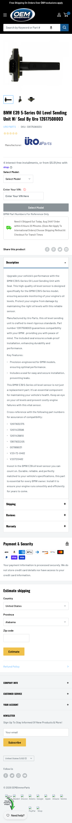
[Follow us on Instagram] (18, 775)
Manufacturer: (13, 145)
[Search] (64, 27)
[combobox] (31, 27)
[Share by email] (66, 249)
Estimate (13, 651)
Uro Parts (9, 126)
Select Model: (11, 171)
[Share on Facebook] (47, 249)
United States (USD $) (16, 758)
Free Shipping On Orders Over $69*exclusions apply (36, 2)
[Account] (59, 15)
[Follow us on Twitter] (12, 775)
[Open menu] (5, 15)
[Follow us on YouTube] (24, 775)
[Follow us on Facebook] (5, 775)
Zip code (8, 630)
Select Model (36, 207)
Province (8, 614)
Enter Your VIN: (12, 189)
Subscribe (14, 742)
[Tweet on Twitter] (60, 249)
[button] (51, 27)
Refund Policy (11, 666)
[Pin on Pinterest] (53, 249)
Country (8, 598)
